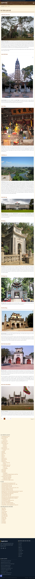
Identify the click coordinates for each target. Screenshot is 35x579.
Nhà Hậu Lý (5, 446)
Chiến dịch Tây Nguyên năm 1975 (7, 488)
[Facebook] (1, 548)
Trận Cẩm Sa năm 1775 (4, 571)
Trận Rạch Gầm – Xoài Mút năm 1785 (8, 500)
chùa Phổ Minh (4, 54)
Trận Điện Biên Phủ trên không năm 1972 (8, 483)
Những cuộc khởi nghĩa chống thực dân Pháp (10, 474)
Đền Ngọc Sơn (4, 276)
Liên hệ (33, 577)
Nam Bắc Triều (4, 461)
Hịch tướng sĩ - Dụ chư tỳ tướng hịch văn (8, 503)
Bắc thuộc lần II (4, 442)
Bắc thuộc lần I (4, 438)
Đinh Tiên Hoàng (4, 516)
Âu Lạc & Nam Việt (5, 437)
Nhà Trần (3, 455)
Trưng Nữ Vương (5, 440)
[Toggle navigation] (33, 3)
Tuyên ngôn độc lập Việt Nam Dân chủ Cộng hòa (10, 498)
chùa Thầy (3, 106)
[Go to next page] (9, 419)
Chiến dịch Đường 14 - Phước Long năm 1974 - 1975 (10, 487)
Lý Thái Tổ (3, 520)
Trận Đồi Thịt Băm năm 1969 (6, 494)
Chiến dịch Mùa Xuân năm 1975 (7, 485)
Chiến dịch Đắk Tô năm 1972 (6, 495)
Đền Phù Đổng (4, 307)
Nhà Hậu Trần (4, 458)
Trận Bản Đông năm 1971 (6, 499)
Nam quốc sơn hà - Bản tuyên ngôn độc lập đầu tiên (10, 496)
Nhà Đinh (3, 452)
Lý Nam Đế (3, 519)
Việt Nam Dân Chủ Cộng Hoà (6, 476)
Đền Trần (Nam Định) (5, 343)
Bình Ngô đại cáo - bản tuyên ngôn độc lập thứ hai (10, 492)
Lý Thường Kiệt (4, 513)
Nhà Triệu (5, 439)
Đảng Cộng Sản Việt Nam (7, 475)
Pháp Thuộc (4, 471)
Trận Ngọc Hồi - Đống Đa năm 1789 (6, 569)
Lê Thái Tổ (3, 510)
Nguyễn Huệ (4, 509)
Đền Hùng (3, 220)
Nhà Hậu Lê (4, 460)
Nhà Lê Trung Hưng (6, 462)
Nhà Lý (3, 454)
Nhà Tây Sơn (4, 469)
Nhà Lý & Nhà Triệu (5, 443)
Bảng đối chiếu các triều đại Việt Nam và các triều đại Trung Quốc (12, 491)
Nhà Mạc (4, 463)
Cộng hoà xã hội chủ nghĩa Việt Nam (8, 479)
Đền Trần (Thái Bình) (5, 384)
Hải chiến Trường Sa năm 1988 (7, 486)
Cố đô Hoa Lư (4, 155)
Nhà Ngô (3, 451)
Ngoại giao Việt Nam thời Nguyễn (5, 566)
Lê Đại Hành (4, 521)
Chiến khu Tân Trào (5, 14)
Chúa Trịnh (5, 467)
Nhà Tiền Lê (4, 453)
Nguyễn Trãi (4, 512)
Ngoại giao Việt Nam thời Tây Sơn (5, 562)
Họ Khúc (4, 450)
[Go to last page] (10, 419)
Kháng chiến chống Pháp (7, 477)
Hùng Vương (4, 517)
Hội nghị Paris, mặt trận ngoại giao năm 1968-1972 (10, 504)
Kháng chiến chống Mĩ (6, 478)
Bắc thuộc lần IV (4, 459)
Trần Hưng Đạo (4, 511)
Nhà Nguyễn (4, 470)
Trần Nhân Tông (20, 550)
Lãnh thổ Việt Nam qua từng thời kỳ (7, 493)
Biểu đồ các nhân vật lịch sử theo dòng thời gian (7, 563)
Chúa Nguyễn (5, 468)
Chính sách (30, 577)
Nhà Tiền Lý (5, 444)
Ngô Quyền (4, 508)
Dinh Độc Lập (4, 197)
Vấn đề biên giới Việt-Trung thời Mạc (6, 560)
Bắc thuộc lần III (4, 447)
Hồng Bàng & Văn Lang (5, 436)
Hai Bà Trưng (4, 518)
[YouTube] (3, 548)
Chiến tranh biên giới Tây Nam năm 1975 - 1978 (9, 484)
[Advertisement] (17, 427)
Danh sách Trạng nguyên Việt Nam (7, 502)
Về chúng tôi (26, 577)
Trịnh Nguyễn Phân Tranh (6, 465)
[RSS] (5, 548)
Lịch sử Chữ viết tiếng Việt (6, 501)
